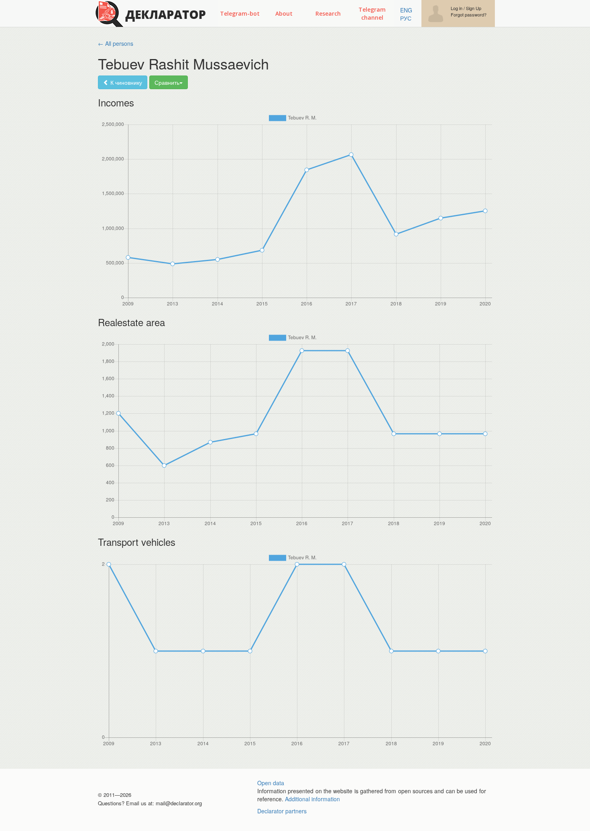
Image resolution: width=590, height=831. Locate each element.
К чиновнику (125, 82)
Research (328, 13)
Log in (456, 8)
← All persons (115, 43)
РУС (405, 18)
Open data (270, 783)
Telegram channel (372, 13)
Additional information (312, 799)
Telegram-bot (240, 13)
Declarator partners (282, 811)
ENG (406, 10)
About (284, 13)
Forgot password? (468, 15)
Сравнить (167, 82)
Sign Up (473, 8)
